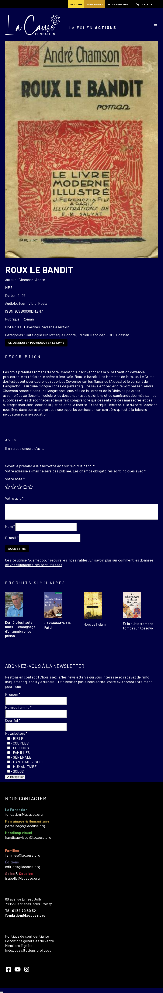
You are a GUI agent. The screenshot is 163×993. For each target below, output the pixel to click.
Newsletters (16, 733)
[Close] (1, 992)
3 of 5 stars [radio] (19, 486)
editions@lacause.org (22, 867)
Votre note (15, 479)
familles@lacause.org (22, 855)
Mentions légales (18, 945)
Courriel (12, 720)
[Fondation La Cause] (32, 25)
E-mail (12, 537)
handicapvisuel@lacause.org (28, 837)
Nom (10, 526)
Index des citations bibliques (28, 950)
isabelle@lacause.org (22, 878)
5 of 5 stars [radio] (30, 486)
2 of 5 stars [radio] (13, 486)
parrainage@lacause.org (25, 826)
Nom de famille (18, 707)
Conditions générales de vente (29, 941)
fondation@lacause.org (24, 814)
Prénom (12, 694)
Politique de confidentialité (27, 936)
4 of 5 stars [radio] (25, 486)
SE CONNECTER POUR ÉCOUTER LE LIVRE (36, 342)
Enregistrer (16, 776)
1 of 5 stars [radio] (7, 486)
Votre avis (14, 498)
